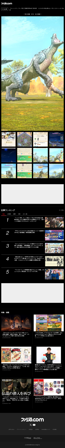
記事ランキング (8, 210)
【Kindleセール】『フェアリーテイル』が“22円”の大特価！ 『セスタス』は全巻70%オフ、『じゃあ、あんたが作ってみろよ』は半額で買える (16, 366)
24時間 (9, 214)
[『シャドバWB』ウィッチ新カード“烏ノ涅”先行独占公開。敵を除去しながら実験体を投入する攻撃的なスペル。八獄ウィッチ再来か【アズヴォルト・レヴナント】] (54, 222)
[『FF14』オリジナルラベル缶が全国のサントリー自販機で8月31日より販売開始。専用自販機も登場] (54, 235)
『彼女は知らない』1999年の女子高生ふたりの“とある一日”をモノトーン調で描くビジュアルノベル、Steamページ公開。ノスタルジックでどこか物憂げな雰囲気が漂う (29, 258)
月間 (19, 214)
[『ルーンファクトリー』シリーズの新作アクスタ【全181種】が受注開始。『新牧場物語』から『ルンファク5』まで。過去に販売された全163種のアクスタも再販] (54, 248)
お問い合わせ (11, 429)
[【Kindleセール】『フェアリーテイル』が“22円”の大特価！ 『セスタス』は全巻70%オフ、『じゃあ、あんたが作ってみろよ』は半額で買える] (16, 355)
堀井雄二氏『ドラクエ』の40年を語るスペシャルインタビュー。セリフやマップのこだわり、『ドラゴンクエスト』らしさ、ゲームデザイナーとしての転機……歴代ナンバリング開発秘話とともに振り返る (48, 367)
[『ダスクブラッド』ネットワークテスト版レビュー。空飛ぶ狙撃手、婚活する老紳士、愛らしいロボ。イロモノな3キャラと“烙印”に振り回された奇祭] (16, 323)
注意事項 (37, 429)
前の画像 (27, 14)
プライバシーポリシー (21, 429)
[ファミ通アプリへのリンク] (27, 438)
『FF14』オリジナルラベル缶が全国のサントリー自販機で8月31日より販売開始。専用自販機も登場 (29, 231)
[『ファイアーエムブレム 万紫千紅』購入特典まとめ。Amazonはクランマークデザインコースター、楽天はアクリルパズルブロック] (49, 387)
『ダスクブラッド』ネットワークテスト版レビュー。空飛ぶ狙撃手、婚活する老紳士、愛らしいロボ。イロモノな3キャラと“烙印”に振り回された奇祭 (16, 334)
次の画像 (37, 14)
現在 (4, 214)
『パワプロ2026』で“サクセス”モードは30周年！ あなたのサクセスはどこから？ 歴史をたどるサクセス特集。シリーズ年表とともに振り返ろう (48, 334)
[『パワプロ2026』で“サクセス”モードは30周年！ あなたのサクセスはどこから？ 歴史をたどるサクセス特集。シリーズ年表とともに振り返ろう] (49, 323)
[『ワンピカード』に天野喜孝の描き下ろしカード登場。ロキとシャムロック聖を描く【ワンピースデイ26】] (54, 274)
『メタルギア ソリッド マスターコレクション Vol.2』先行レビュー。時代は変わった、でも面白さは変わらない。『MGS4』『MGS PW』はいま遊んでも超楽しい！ (16, 399)
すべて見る (61, 210)
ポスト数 (25, 214)
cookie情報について (46, 429)
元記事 (5, 9)
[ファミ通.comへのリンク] (6, 3)
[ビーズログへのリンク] (38, 438)
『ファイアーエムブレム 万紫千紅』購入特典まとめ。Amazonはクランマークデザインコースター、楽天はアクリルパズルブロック (48, 398)
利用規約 (31, 429)
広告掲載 (54, 429)
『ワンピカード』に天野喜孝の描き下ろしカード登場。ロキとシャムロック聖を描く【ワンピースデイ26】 (29, 270)
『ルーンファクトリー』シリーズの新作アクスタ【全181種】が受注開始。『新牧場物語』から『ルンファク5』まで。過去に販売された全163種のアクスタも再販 (28, 245)
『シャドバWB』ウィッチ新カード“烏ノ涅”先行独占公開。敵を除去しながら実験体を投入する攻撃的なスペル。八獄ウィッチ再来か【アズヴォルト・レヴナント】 (29, 219)
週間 (14, 214)
